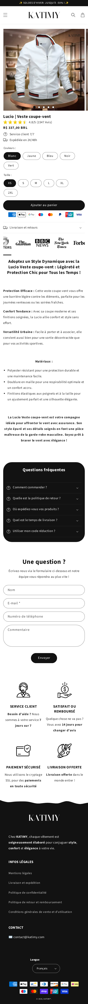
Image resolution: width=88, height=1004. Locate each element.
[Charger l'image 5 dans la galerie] (53, 107)
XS (10, 183)
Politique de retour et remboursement (35, 902)
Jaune (31, 156)
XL (62, 183)
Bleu (50, 156)
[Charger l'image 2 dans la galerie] (39, 107)
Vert (11, 165)
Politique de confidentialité (28, 893)
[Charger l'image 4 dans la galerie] (48, 107)
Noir (67, 156)
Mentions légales (20, 873)
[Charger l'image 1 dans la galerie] (34, 107)
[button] (5, 15)
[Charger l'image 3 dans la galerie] (44, 107)
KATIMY (47, 999)
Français (42, 968)
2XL (10, 193)
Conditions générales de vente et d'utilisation (40, 912)
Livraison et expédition (24, 883)
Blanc (12, 156)
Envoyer (44, 658)
